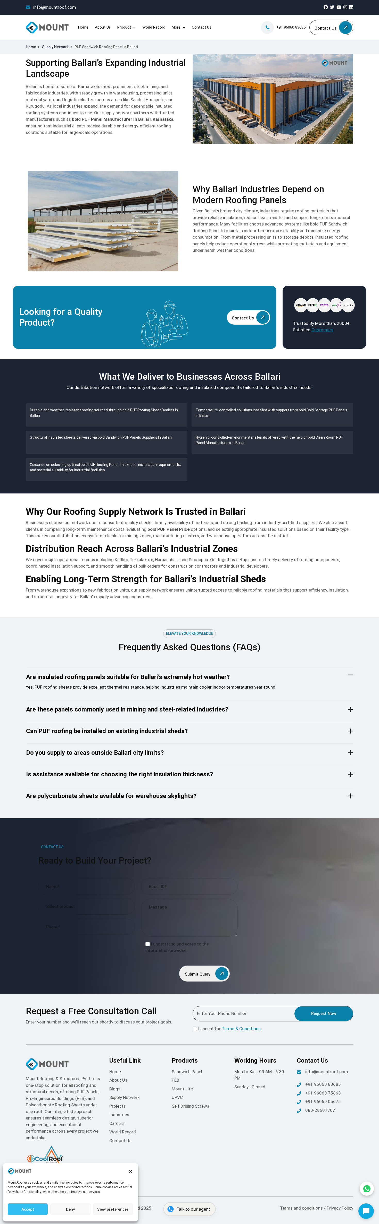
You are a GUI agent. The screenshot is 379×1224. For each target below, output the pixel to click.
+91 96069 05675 (323, 1101)
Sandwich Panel (187, 1071)
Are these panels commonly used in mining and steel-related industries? (127, 709)
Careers (117, 1123)
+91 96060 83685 (291, 27)
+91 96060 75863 (323, 1093)
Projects (117, 1106)
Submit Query (198, 974)
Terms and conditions (302, 1208)
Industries (119, 1114)
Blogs (114, 1088)
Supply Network (55, 47)
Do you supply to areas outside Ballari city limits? (95, 752)
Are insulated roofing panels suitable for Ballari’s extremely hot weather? (128, 677)
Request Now (323, 1013)
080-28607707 (320, 1110)
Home (83, 27)
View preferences (113, 1209)
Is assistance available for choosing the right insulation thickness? (119, 774)
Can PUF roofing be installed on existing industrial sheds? (107, 731)
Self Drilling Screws (190, 1106)
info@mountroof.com (54, 7)
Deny (70, 1209)
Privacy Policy (340, 1208)
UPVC (177, 1097)
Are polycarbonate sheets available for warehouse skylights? (111, 796)
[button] (130, 1171)
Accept (27, 1209)
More (176, 27)
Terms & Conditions (241, 1028)
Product (124, 27)
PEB (175, 1080)
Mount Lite (182, 1088)
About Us (103, 27)
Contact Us (201, 27)
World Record (153, 27)
